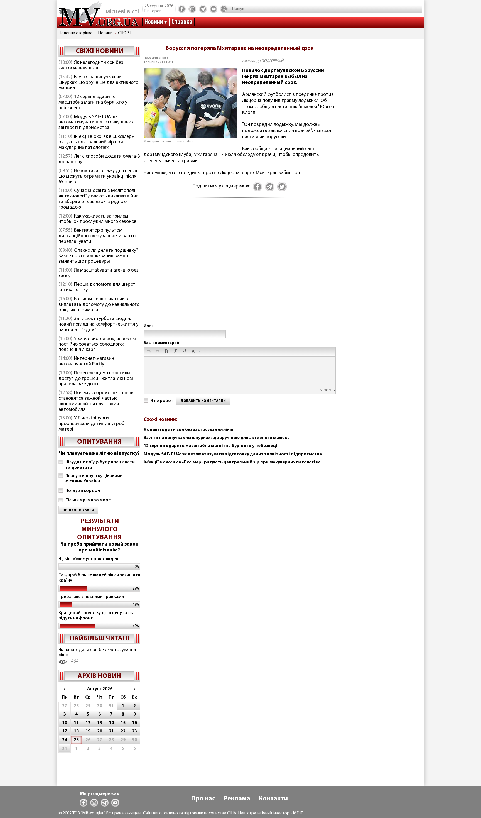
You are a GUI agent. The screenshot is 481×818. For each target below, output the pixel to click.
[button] (148, 352)
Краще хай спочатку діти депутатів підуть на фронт (95, 616)
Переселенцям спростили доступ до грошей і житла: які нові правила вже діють (95, 379)
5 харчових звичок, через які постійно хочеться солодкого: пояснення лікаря (97, 344)
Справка (181, 22)
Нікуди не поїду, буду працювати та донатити (100, 465)
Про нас (203, 798)
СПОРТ (124, 33)
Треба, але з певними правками (91, 597)
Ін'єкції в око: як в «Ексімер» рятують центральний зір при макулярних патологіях (96, 142)
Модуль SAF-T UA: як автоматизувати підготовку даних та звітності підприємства (99, 122)
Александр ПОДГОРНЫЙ (262, 61)
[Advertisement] (239, 266)
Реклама (237, 798)
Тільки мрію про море (88, 500)
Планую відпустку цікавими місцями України (93, 479)
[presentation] (149, 352)
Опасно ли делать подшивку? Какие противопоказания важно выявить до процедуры (98, 256)
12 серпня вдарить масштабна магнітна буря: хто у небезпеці (92, 102)
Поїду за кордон (82, 491)
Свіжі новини (99, 51)
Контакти (273, 798)
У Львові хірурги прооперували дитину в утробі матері (92, 424)
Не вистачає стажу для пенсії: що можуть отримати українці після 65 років (98, 177)
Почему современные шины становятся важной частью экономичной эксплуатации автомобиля (96, 401)
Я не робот (162, 401)
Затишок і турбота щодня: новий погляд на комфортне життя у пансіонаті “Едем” (98, 324)
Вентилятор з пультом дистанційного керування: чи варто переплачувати (97, 236)
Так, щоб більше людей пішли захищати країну (99, 578)
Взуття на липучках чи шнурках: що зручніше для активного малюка (98, 83)
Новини (153, 22)
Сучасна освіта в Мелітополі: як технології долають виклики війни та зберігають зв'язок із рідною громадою (98, 199)
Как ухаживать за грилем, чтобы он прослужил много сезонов (97, 219)
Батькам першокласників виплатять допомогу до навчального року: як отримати (98, 305)
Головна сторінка (76, 33)
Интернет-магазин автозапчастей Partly (86, 361)
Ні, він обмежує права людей (88, 559)
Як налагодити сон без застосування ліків (90, 65)
